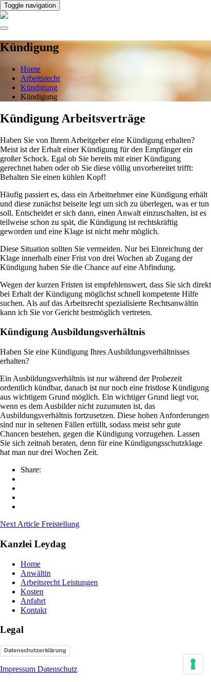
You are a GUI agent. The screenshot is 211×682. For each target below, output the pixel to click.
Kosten (32, 591)
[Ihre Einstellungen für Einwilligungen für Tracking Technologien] (193, 664)
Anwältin (35, 573)
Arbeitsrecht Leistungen (59, 582)
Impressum (18, 669)
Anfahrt (33, 600)
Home (30, 564)
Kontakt (33, 610)
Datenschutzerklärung (35, 650)
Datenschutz (57, 669)
